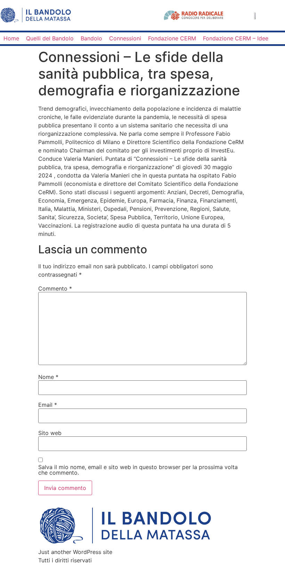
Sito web (50, 433)
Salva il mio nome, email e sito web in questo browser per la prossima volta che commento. (138, 469)
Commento (55, 288)
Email (47, 404)
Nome (48, 377)
